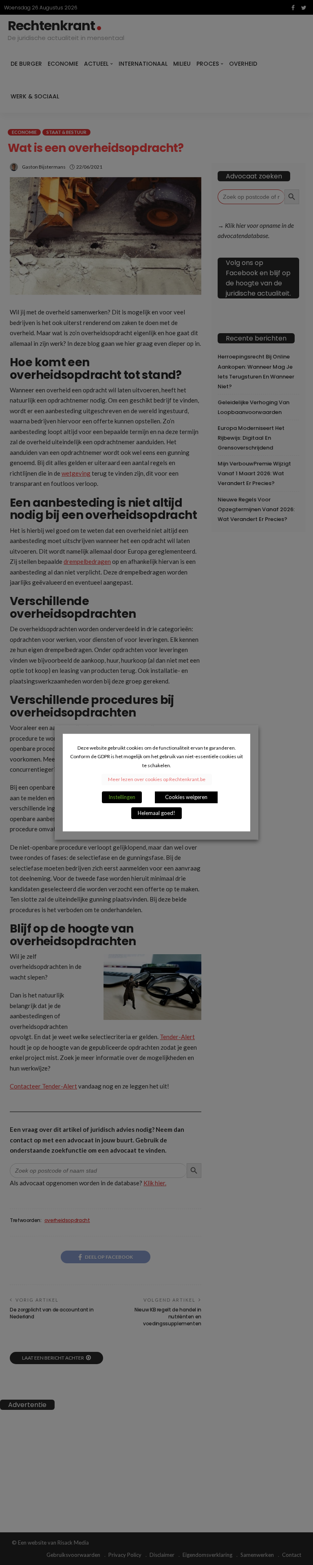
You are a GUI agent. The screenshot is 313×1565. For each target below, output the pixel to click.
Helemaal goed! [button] (156, 813)
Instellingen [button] (121, 797)
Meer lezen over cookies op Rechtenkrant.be (156, 779)
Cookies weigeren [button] (186, 797)
